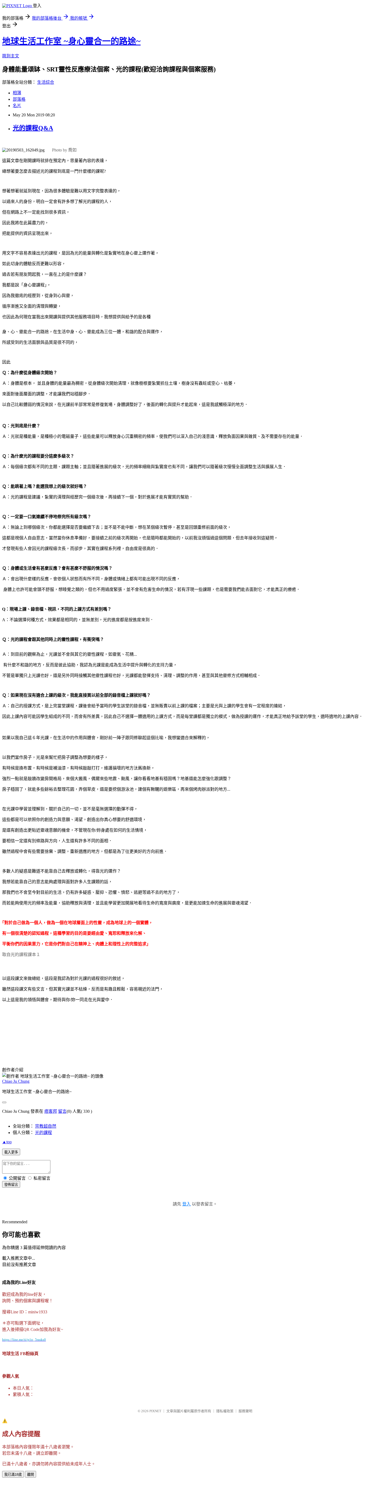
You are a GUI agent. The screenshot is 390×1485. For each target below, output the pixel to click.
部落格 (19, 99)
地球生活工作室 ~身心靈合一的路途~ (71, 41)
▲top (7, 1142)
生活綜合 (45, 82)
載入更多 (11, 1152)
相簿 (17, 93)
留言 (62, 1111)
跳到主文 (10, 56)
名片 (17, 105)
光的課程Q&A (33, 128)
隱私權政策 (224, 1411)
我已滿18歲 (13, 1474)
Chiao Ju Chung (15, 1081)
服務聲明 (245, 1411)
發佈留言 (11, 1185)
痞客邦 (50, 1111)
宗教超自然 (45, 1126)
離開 (30, 1474)
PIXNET (155, 1411)
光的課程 (43, 1132)
